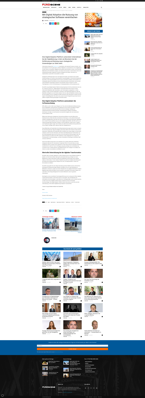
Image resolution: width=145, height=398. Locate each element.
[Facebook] (95, 0)
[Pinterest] (55, 23)
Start (43, 10)
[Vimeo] (100, 0)
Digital (49, 202)
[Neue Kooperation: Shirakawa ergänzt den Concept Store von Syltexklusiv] (87, 43)
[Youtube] (102, 0)
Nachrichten (46, 10)
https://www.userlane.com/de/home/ (49, 198)
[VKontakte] (97, 388)
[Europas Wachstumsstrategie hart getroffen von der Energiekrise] (51, 324)
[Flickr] (91, 388)
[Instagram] (97, 0)
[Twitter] (99, 0)
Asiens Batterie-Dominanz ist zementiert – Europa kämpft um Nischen (92, 332)
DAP (46, 202)
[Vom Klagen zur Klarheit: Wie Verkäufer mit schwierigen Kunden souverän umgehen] (72, 290)
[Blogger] (85, 388)
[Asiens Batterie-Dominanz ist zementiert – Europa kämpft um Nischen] (93, 324)
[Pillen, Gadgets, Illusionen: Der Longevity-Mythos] (93, 307)
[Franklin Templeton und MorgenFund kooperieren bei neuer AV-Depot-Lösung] (87, 61)
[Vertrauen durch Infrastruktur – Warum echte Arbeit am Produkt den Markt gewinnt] (72, 307)
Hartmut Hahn (45, 192)
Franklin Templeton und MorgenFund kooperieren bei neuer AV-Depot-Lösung (96, 60)
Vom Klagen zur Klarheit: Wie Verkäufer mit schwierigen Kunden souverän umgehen (72, 298)
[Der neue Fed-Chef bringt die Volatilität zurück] (87, 67)
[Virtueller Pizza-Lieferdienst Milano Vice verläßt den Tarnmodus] (45, 368)
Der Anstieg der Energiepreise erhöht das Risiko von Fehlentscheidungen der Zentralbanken (71, 333)
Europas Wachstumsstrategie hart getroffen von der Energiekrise (51, 331)
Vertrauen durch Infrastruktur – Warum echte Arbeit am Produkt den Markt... (71, 315)
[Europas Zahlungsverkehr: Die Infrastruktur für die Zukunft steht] (87, 49)
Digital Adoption (53, 202)
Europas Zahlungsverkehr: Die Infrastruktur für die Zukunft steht (96, 48)
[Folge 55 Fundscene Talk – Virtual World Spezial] (45, 374)
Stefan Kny (65, 266)
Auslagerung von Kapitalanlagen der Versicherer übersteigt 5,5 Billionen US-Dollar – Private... (50, 298)
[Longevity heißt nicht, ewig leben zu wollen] (87, 55)
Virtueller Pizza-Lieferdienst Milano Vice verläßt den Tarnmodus (54, 367)
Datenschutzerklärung (59, 351)
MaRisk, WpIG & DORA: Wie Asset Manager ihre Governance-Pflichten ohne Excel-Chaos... (51, 264)
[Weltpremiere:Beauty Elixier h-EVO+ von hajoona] (45, 363)
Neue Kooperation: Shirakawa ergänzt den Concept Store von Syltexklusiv (96, 42)
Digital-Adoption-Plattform (61, 202)
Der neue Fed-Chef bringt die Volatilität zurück (91, 280)
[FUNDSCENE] (43, 20)
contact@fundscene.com (67, 392)
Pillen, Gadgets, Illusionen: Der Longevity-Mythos (92, 314)
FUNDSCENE (46, 20)
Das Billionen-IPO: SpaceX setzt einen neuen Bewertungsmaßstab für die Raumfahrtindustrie (93, 298)
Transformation (77, 202)
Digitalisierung (56, 66)
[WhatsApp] (58, 23)
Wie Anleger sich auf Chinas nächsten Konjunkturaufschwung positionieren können (50, 315)
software (72, 202)
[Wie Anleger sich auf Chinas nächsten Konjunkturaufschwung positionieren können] (51, 307)
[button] (101, 7)
